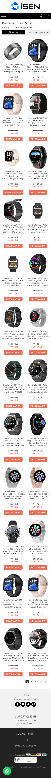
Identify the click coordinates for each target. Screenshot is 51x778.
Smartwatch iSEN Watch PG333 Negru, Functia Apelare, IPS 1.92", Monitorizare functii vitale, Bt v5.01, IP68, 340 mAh (13, 335)
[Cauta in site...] (48, 15)
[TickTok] (28, 704)
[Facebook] (17, 704)
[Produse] (3, 16)
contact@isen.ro (27, 723)
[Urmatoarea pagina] (45, 681)
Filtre (14, 32)
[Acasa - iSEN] (25, 6)
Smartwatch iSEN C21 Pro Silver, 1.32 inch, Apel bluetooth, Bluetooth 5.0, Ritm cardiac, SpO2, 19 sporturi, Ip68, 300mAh (13, 550)
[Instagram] (33, 704)
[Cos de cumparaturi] (41, 15)
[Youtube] (22, 704)
